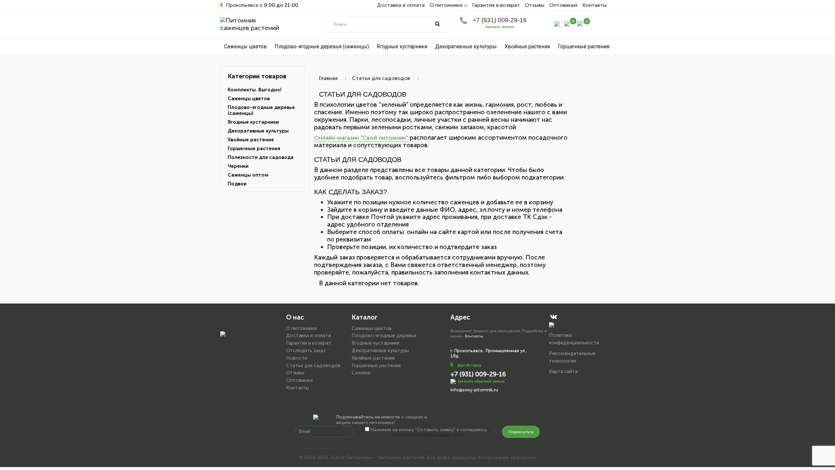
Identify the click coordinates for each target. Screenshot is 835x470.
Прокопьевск (241, 5)
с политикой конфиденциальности (441, 432)
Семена (361, 373)
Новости (296, 358)
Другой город (469, 365)
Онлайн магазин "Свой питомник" (361, 137)
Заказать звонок (499, 27)
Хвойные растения (527, 46)
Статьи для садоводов (381, 78)
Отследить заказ (306, 350)
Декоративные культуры (466, 46)
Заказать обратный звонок (481, 381)
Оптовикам (563, 5)
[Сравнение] (566, 23)
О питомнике (301, 328)
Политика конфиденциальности (574, 339)
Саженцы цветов (245, 46)
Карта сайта (563, 371)
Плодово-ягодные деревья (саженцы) (322, 46)
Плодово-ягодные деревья (384, 335)
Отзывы (534, 5)
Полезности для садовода (261, 157)
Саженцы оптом (248, 175)
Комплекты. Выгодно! (254, 90)
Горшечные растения (583, 46)
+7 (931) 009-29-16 (500, 20)
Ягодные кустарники (402, 46)
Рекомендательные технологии (572, 357)
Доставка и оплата (401, 5)
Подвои (237, 184)
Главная (328, 78)
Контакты (595, 5)
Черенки (238, 166)
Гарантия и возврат (496, 5)
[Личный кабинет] (556, 23)
